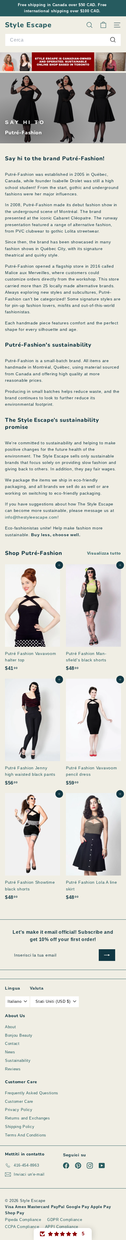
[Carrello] (103, 25)
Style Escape (28, 25)
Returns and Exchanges (27, 1118)
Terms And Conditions (25, 1135)
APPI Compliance (62, 1226)
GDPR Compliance (64, 1219)
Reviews (13, 1069)
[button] (63, 1234)
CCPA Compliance (22, 1226)
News (10, 1052)
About (10, 1027)
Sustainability (18, 1060)
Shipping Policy (20, 1126)
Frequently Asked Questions (31, 1093)
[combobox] (63, 40)
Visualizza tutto (104, 553)
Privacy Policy (19, 1109)
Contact (12, 1043)
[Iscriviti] (107, 955)
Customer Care (19, 1101)
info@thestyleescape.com (31, 517)
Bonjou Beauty (19, 1035)
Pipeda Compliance (23, 1219)
